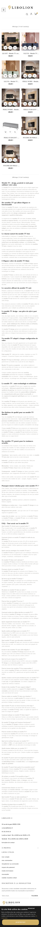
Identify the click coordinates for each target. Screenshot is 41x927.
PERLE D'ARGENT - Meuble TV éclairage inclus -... (30, 110)
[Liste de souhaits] (10, 48)
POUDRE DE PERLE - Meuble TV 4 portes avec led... (10, 166)
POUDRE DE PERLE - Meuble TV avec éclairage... (30, 138)
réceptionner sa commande (10, 864)
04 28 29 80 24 (6, 831)
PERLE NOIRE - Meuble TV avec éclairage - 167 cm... (30, 81)
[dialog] (20, 916)
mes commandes (7, 860)
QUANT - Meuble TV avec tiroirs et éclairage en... (10, 53)
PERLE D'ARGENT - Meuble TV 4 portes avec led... (10, 138)
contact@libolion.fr (7, 828)
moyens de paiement (8, 867)
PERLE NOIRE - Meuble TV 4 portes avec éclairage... (10, 110)
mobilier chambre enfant (9, 878)
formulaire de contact (8, 842)
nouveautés (5, 874)
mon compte (5, 857)
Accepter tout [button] (20, 922)
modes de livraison (7, 871)
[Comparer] (15, 48)
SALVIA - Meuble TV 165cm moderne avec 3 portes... (30, 53)
